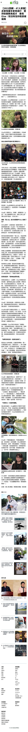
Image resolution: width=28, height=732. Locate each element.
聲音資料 (3, 677)
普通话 (16, 668)
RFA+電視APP (4, 703)
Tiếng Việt (17, 683)
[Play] (3, 54)
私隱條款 (3, 717)
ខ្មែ (15, 677)
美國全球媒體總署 (5, 720)
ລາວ (16, 675)
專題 (2, 674)
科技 (2, 675)
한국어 (16, 674)
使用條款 (3, 718)
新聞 (2, 668)
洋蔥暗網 (3, 705)
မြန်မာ (16, 672)
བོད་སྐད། (16, 679)
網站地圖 (3, 724)
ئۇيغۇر (16, 681)
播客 (2, 694)
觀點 (2, 672)
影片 (2, 679)
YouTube (17, 690)
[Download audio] (25, 54)
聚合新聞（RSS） (19, 696)
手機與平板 (3, 707)
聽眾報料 (17, 705)
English (16, 684)
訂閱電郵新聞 (18, 697)
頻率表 (2, 692)
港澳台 (2, 670)
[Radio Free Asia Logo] (14, 2)
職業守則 (3, 713)
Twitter (16, 694)
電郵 (16, 703)
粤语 (16, 670)
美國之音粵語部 (4, 722)
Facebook (17, 692)
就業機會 (3, 715)
